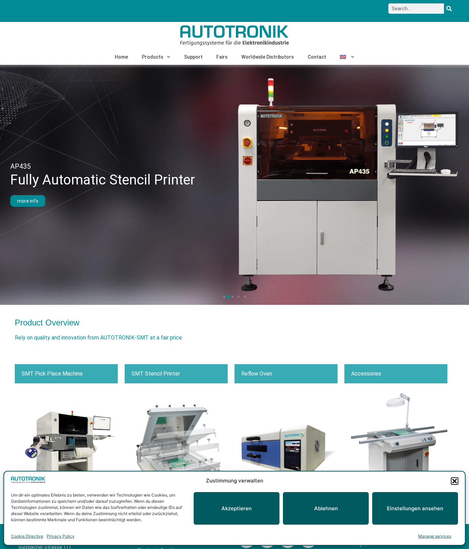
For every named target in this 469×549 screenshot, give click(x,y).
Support (193, 57)
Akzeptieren (236, 508)
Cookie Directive (27, 536)
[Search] (449, 8)
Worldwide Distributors (267, 57)
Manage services (434, 536)
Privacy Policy (61, 536)
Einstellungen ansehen (415, 508)
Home (121, 57)
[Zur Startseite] (234, 35)
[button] (454, 481)
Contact (317, 57)
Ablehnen (326, 508)
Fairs (222, 57)
